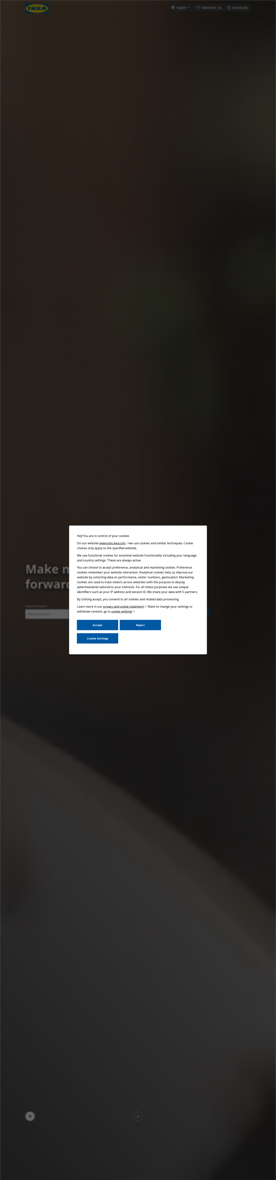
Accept (97, 625)
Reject (140, 625)
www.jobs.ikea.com (112, 543)
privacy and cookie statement (123, 606)
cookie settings (121, 611)
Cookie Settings (97, 638)
